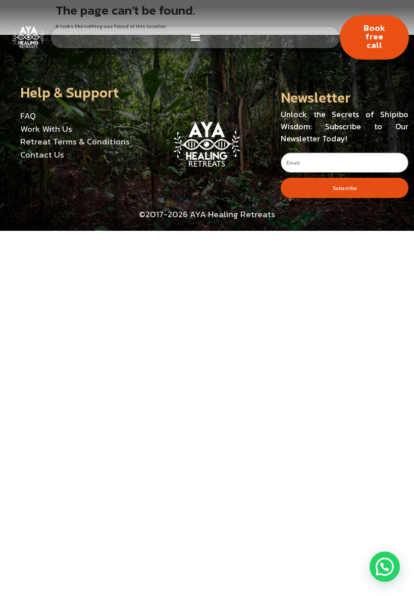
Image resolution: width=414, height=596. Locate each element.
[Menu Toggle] (195, 37)
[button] (385, 567)
